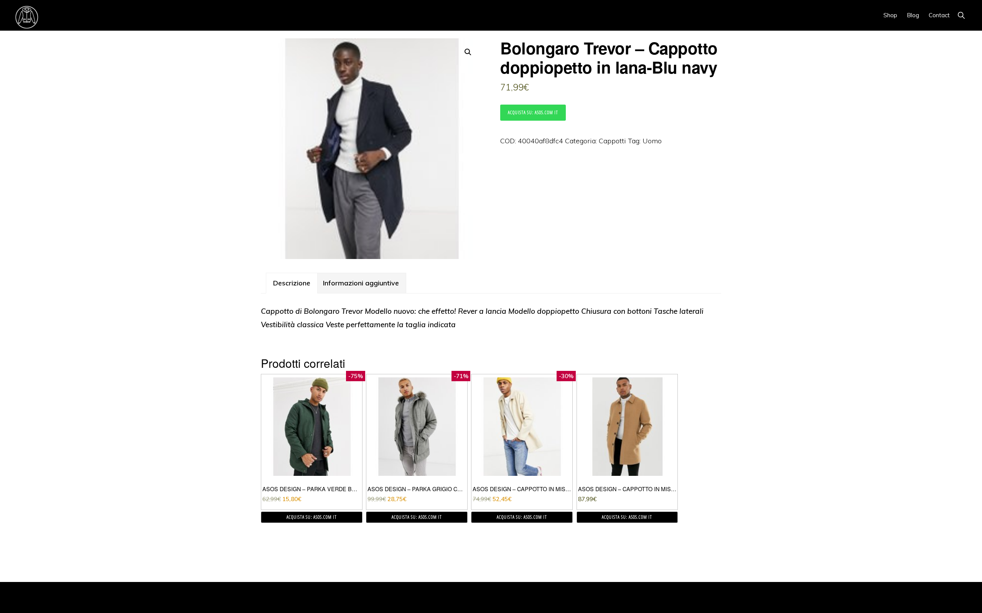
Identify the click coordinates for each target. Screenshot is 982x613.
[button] (961, 15)
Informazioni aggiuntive (361, 283)
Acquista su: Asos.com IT (533, 112)
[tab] (292, 283)
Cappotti (612, 140)
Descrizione (291, 283)
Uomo (652, 140)
